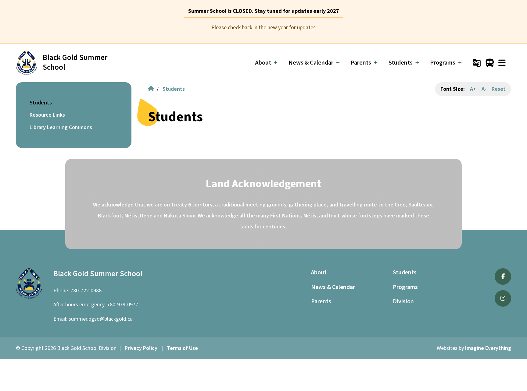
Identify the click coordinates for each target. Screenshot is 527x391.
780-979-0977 (122, 304)
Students (174, 89)
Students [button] (41, 103)
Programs (405, 287)
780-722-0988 (86, 290)
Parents (321, 301)
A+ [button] (473, 89)
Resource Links (47, 115)
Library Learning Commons (61, 127)
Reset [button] (499, 89)
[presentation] (502, 63)
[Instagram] (503, 298)
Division (403, 301)
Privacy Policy (141, 348)
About (319, 272)
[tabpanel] (263, 27)
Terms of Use (182, 348)
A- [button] (484, 89)
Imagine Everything (488, 348)
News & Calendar (333, 287)
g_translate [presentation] (477, 63)
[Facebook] (503, 276)
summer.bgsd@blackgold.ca (101, 319)
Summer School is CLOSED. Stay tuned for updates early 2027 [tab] (263, 11)
